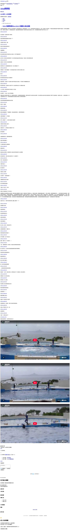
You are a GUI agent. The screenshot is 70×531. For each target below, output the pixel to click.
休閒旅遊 (9, 16)
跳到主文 (2, 11)
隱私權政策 (41, 515)
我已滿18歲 (2, 528)
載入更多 (2, 463)
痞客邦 (6, 454)
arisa (1, 448)
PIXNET (27, 515)
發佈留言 (2, 469)
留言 (9, 454)
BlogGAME (35, 509)
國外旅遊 (9, 457)
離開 (6, 528)
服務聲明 (45, 515)
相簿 (3, 18)
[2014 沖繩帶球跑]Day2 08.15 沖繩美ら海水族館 (16, 26)
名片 (3, 21)
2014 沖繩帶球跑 (10, 459)
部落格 (4, 20)
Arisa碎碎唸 (5, 9)
